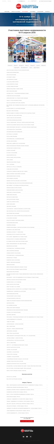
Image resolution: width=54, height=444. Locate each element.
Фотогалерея (25, 11)
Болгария (21, 65)
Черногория (16, 67)
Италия (27, 65)
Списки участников (23, 24)
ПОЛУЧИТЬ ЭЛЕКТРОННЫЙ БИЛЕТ (27, 421)
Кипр (31, 67)
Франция (44, 65)
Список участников (15, 11)
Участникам (32, 11)
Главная (17, 24)
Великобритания (24, 67)
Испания (10, 65)
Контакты (47, 11)
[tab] (27, 70)
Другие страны (36, 67)
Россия (38, 65)
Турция (15, 65)
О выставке (6, 11)
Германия (32, 65)
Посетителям (40, 11)
